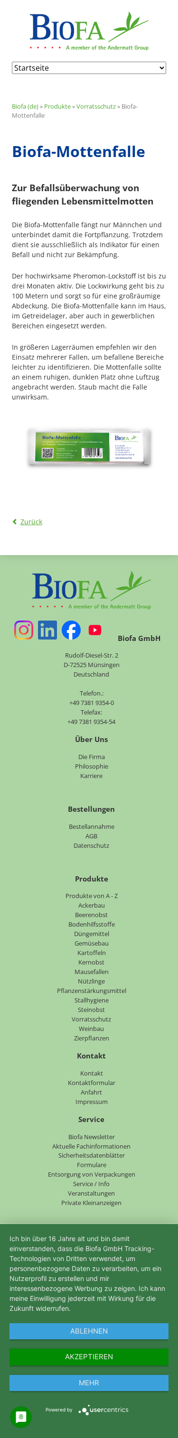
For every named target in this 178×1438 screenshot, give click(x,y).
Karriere (91, 775)
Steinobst (91, 1009)
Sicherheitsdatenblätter (91, 1155)
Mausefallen (92, 971)
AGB (91, 836)
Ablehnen (89, 1331)
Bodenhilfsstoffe (91, 924)
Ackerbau (91, 905)
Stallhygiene (92, 1000)
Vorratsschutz (96, 106)
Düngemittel (91, 933)
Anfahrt (91, 1092)
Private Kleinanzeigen (91, 1202)
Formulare (91, 1164)
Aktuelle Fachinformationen (91, 1146)
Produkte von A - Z (92, 895)
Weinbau (91, 1028)
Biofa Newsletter (91, 1136)
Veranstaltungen (91, 1193)
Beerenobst (91, 914)
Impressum (91, 1101)
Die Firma (91, 756)
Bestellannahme (91, 826)
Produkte (57, 106)
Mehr (89, 1382)
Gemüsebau (92, 943)
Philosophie (91, 766)
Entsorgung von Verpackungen (91, 1174)
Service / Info (91, 1183)
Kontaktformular (91, 1082)
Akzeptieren (89, 1356)
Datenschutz (91, 845)
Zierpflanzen (91, 1038)
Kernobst (91, 962)
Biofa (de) (25, 106)
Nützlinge (91, 981)
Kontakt (91, 1073)
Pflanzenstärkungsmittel (91, 990)
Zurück (31, 521)
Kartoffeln (91, 952)
